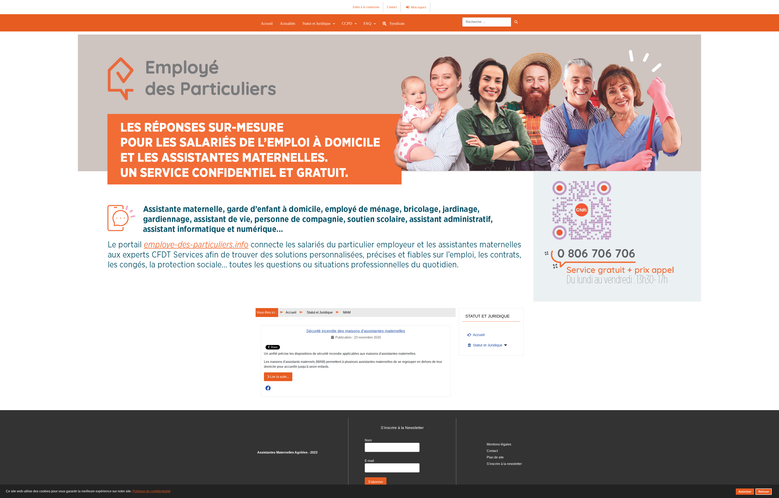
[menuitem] (266, 23)
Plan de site (495, 457)
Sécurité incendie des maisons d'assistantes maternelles (355, 331)
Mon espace (418, 7)
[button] (268, 388)
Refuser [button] (763, 491)
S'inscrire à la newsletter (504, 464)
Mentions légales (499, 444)
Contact (392, 7)
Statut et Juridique (487, 345)
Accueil (479, 335)
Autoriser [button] (744, 491)
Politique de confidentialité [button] (151, 491)
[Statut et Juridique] (504, 345)
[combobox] (486, 22)
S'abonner (375, 482)
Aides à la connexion (365, 7)
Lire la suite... (279, 376)
